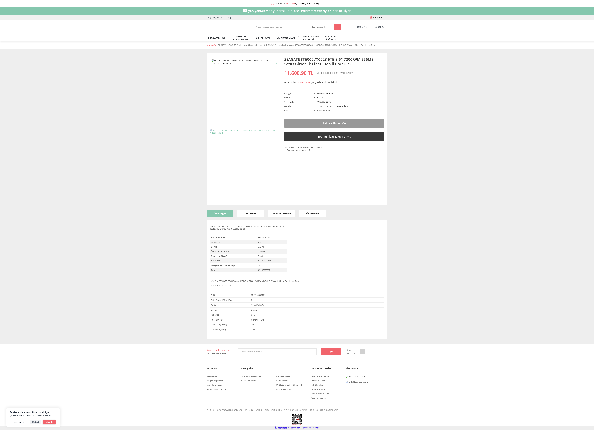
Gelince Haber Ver (334, 123)
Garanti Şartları (318, 389)
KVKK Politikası (317, 385)
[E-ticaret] (297, 427)
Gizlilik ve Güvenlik (319, 380)
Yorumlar (251, 213)
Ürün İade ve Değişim (320, 376)
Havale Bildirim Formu (320, 393)
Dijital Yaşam (282, 380)
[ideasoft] (281, 427)
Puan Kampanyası (319, 398)
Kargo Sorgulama (214, 17)
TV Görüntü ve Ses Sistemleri (289, 385)
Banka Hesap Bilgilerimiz (217, 389)
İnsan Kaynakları (214, 385)
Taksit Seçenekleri (281, 213)
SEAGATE (321, 97)
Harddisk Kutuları (325, 93)
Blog (229, 17)
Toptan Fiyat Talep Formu (334, 136)
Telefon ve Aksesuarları (251, 376)
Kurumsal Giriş (380, 17)
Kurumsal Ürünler (284, 389)
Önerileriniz (312, 213)
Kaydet (331, 351)
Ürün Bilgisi (220, 213)
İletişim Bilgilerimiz (215, 380)
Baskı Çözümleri (248, 380)
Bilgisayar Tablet (283, 376)
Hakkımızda (212, 376)
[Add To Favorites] (276, 62)
